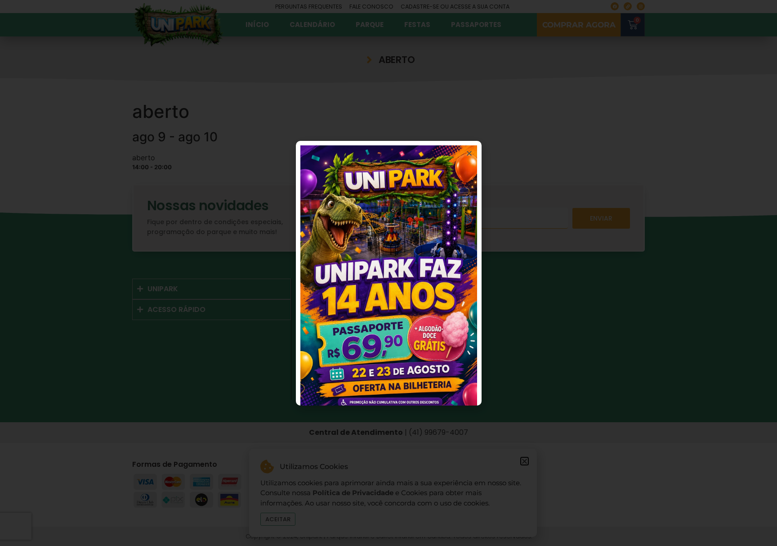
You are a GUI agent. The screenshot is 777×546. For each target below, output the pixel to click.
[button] (469, 153)
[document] (388, 273)
